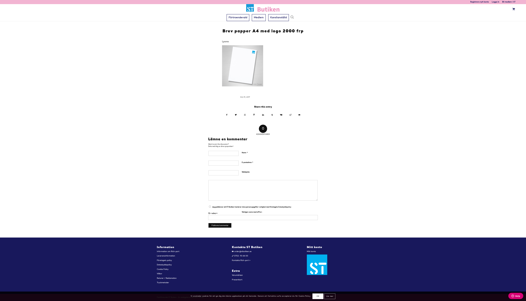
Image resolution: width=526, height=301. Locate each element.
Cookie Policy (162, 269)
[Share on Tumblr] (272, 115)
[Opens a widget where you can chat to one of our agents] (515, 296)
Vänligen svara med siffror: (252, 212)
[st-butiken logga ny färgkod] (263, 9)
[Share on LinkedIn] (263, 115)
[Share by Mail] (299, 115)
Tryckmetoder (163, 283)
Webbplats (246, 172)
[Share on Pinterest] (254, 115)
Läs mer (329, 296)
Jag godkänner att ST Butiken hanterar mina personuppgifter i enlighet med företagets (251, 207)
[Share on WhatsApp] (244, 115)
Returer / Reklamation (167, 278)
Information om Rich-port (168, 252)
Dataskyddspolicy (284, 207)
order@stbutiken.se (242, 252)
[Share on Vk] (281, 115)
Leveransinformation (166, 256)
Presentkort (237, 280)
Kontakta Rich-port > (241, 260)
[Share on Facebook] (226, 115)
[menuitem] (479, 2)
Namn (245, 153)
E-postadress (247, 162)
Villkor (159, 274)
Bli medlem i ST (508, 2)
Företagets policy (164, 260)
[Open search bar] (292, 18)
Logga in (495, 2)
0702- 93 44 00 (241, 256)
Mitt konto (311, 252)
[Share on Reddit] (290, 115)
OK (318, 296)
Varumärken (237, 275)
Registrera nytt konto (479, 2)
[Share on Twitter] (235, 115)
